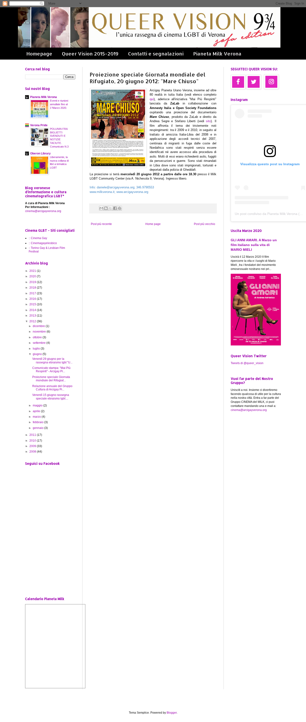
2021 (33, 271)
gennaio (38, 428)
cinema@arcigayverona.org (43, 211)
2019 (33, 282)
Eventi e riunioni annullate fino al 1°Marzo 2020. (59, 104)
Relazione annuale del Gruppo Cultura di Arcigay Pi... (52, 387)
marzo (37, 416)
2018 (33, 287)
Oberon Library (40, 153)
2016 (33, 299)
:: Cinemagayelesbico (43, 243)
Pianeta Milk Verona (217, 53)
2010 (33, 440)
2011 (33, 435)
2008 (33, 451)
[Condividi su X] (110, 208)
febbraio (38, 422)
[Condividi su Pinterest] (119, 208)
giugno (38, 354)
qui (152, 99)
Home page (153, 224)
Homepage (39, 53)
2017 (33, 293)
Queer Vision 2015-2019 (90, 53)
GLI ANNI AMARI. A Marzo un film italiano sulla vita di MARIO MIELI (254, 244)
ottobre (38, 337)
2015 (33, 304)
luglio (37, 348)
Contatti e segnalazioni (156, 53)
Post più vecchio (204, 224)
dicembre (39, 326)
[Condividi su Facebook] (115, 208)
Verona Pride (39, 125)
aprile (37, 411)
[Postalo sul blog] (106, 208)
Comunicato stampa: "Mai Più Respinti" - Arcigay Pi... (51, 369)
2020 (33, 276)
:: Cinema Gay (38, 238)
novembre (40, 331)
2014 (33, 310)
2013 (33, 315)
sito (208, 121)
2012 (33, 321)
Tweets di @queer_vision (247, 363)
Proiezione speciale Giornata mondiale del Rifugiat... (51, 378)
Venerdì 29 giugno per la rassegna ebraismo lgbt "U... (52, 360)
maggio (38, 405)
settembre (39, 343)
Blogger (172, 712)
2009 (33, 446)
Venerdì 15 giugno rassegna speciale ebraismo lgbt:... (50, 396)
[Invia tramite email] (101, 208)
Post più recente (101, 224)
